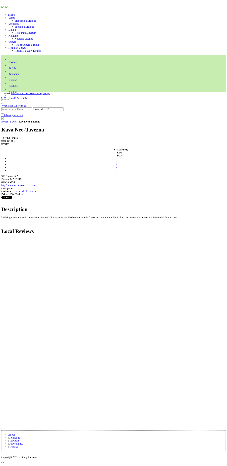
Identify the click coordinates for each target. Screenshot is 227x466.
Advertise (14, 440)
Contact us (14, 437)
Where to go (20, 105)
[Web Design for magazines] (1, 460)
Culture (12, 41)
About (11, 434)
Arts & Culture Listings (27, 44)
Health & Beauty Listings (28, 50)
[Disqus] (113, 282)
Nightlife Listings (24, 38)
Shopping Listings (24, 26)
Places (13, 121)
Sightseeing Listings (25, 20)
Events (11, 14)
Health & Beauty (17, 47)
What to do (7, 105)
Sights (11, 17)
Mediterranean (29, 191)
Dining (12, 29)
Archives (13, 446)
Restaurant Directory (25, 32)
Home (4, 121)
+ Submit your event (12, 115)
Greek (17, 191)
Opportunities (16, 443)
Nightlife (13, 35)
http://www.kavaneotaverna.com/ (18, 185)
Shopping (13, 23)
